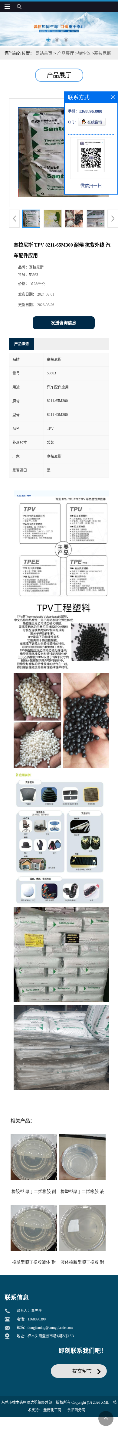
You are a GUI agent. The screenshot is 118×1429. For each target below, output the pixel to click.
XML (105, 1402)
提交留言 (82, 1371)
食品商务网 (76, 1410)
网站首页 (43, 53)
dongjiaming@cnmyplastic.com (50, 1328)
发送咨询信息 (63, 323)
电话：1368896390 (31, 1319)
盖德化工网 (52, 1410)
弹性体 (84, 53)
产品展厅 (65, 53)
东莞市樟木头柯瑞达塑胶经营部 (26, 1402)
